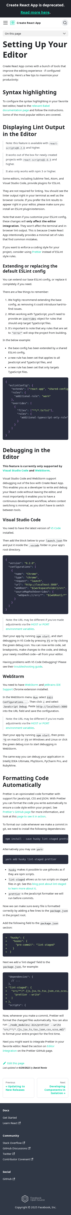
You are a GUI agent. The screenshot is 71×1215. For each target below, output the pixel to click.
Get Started (10, 1117)
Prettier (36, 252)
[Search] (65, 22)
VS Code (55, 528)
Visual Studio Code (15, 470)
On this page (13, 33)
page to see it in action (31, 816)
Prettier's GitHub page (17, 812)
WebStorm (42, 470)
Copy (63, 381)
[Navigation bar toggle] (5, 22)
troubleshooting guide (28, 666)
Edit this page (15, 1063)
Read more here (35, 12)
